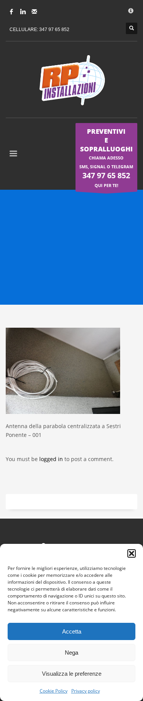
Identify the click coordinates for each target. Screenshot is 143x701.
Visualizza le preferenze (71, 673)
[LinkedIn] (23, 11)
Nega (71, 652)
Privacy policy (85, 691)
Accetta (71, 631)
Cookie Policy (53, 691)
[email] (34, 11)
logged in (51, 459)
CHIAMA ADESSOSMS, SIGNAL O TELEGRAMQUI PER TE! (106, 157)
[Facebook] (11, 11)
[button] (131, 553)
